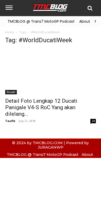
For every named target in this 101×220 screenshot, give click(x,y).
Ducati (11, 92)
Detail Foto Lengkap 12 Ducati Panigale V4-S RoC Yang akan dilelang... (41, 107)
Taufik (10, 121)
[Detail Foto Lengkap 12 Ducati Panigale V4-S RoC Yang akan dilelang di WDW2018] (50, 71)
